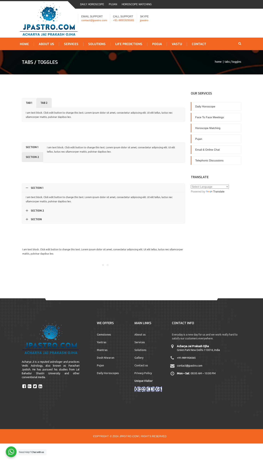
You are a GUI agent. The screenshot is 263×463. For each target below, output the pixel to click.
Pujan (113, 4)
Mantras (102, 350)
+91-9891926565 (123, 20)
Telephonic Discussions (209, 160)
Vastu (177, 44)
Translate (218, 191)
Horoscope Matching (137, 4)
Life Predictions (128, 44)
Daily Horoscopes (108, 373)
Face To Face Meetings (209, 117)
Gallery (138, 357)
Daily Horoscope (92, 4)
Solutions (97, 44)
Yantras (101, 342)
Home (24, 44)
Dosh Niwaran (105, 357)
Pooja (157, 44)
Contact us (141, 365)
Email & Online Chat (207, 149)
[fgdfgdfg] (25, 386)
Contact (199, 44)
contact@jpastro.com (94, 20)
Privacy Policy (143, 373)
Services (71, 44)
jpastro (144, 20)
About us (46, 44)
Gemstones (104, 334)
